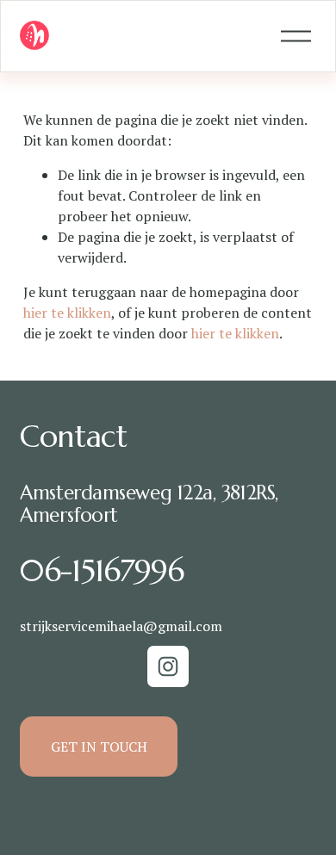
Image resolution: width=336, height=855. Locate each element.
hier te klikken (67, 312)
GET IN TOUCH (99, 746)
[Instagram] (168, 666)
